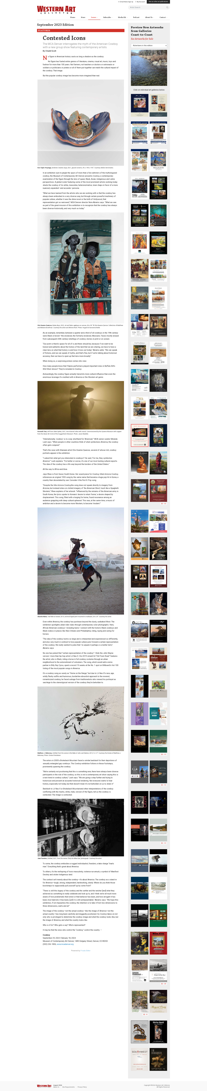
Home (72, 17)
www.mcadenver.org (65, 944)
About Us (149, 17)
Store (83, 17)
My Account (141, 2)
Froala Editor (85, 951)
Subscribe (107, 17)
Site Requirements (68, 1087)
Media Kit (122, 17)
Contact (163, 17)
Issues (94, 17)
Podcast (136, 17)
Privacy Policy (82, 1087)
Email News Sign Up (126, 2)
